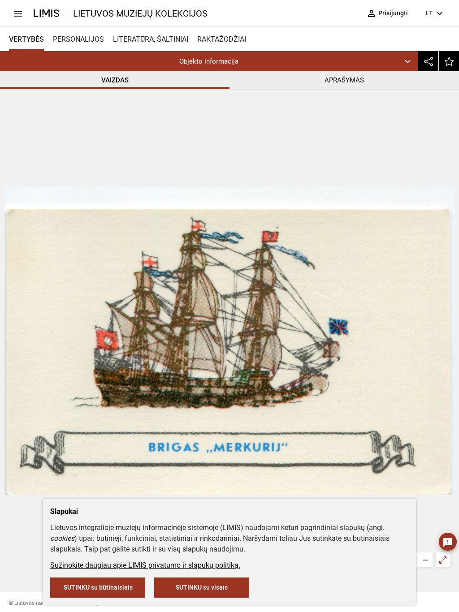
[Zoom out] (425, 559)
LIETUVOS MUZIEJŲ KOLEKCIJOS (140, 13)
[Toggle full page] (443, 559)
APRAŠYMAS (344, 80)
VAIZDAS (115, 80)
